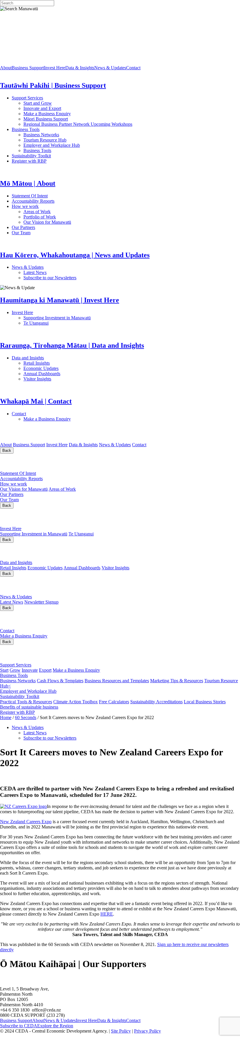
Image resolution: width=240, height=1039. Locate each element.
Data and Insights (57, 357)
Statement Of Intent (46, 195)
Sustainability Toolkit (31, 155)
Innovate (30, 670)
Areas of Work (53, 211)
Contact (133, 67)
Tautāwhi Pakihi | (43, 653)
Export (45, 670)
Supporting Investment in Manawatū (93, 317)
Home (5, 717)
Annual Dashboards (60, 373)
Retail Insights (58, 363)
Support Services (46, 97)
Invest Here (54, 67)
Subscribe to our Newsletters (49, 277)
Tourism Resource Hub (44, 139)
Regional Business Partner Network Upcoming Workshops (77, 124)
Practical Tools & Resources (26, 701)
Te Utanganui (36, 323)
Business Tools (44, 129)
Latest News (56, 272)
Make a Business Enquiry (47, 113)
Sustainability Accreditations (156, 701)
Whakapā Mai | (29, 619)
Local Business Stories (205, 701)
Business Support (28, 67)
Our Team (44, 232)
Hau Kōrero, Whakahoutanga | (61, 585)
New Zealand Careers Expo (26, 821)
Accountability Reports (52, 201)
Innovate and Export (42, 108)
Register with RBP (29, 160)
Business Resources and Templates (117, 680)
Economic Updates (66, 368)
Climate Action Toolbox (75, 701)
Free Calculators (114, 701)
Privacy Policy (147, 1030)
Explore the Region (55, 1025)
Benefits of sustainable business (29, 706)
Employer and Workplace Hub (51, 145)
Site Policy (121, 1030)
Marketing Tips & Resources (176, 680)
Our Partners (49, 227)
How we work (51, 206)
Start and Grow (37, 103)
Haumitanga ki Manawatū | (48, 517)
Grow (15, 670)
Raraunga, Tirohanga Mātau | (59, 551)
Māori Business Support (45, 118)
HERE (106, 914)
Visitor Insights (58, 378)
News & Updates (110, 67)
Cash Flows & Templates (60, 680)
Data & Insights (79, 67)
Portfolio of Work (39, 216)
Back (6, 450)
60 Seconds (25, 717)
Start (4, 670)
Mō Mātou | (22, 462)
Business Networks (60, 134)
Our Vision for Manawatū (85, 222)
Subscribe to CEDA (18, 1025)
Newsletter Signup (41, 601)
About (6, 67)
